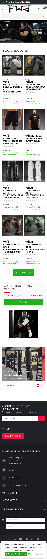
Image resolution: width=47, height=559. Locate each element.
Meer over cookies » (35, 554)
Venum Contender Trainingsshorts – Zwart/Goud (12, 140)
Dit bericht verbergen (16, 554)
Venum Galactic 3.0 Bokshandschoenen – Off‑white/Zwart (12, 87)
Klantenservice (13, 436)
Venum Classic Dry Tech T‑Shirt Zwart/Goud (34, 138)
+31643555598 (13, 470)
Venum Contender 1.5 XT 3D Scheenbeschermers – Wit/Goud (34, 193)
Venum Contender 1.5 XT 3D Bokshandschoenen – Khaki (34, 247)
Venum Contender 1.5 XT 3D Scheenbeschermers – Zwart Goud (12, 193)
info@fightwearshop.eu (17, 485)
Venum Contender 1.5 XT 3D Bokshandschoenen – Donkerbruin (12, 247)
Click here (24, 302)
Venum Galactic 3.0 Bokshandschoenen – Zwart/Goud (34, 86)
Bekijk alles (21, 272)
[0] (44, 8)
